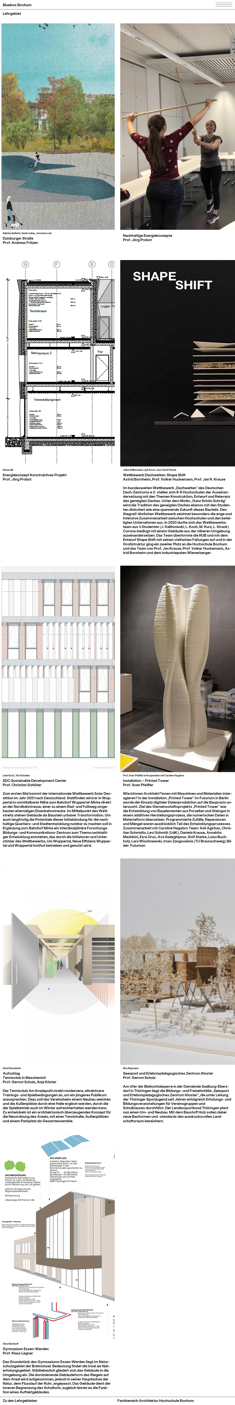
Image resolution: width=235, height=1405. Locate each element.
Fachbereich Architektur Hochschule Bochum (156, 1400)
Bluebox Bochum (17, 5)
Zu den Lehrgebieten (20, 1400)
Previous (31, 126)
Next (83, 126)
